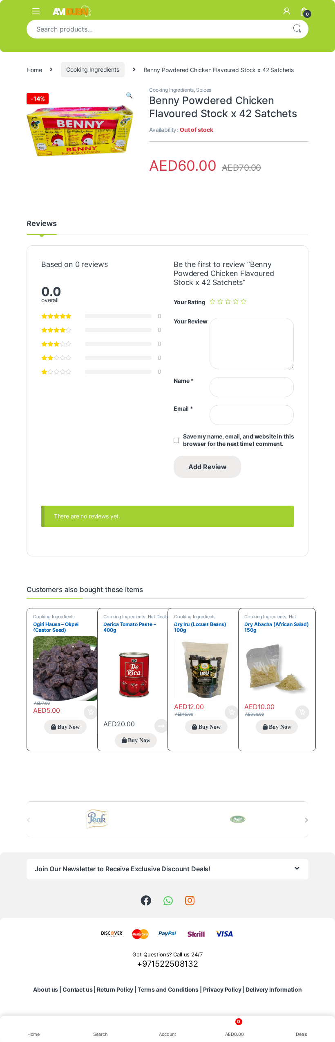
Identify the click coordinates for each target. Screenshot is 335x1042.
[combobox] (156, 29)
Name (184, 380)
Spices (203, 90)
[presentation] (306, 820)
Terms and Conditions (168, 989)
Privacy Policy (222, 989)
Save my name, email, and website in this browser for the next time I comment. (238, 440)
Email (183, 408)
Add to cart (91, 712)
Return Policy (115, 989)
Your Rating (189, 301)
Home (34, 69)
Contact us (78, 989)
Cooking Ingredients (92, 69)
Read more (161, 726)
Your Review (190, 321)
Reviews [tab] (42, 224)
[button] (129, 95)
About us (45, 989)
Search (297, 29)
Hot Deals (158, 616)
